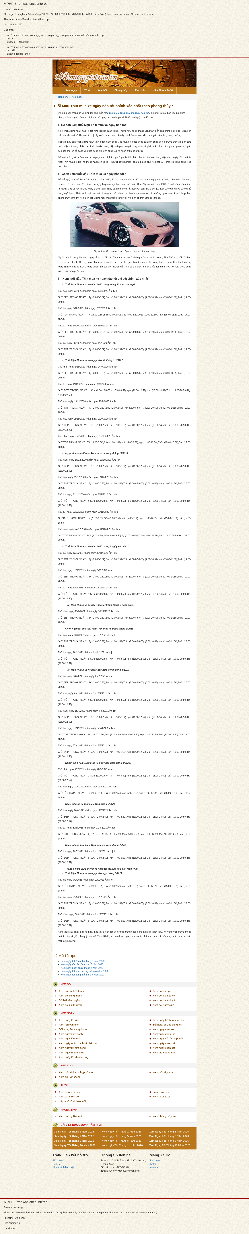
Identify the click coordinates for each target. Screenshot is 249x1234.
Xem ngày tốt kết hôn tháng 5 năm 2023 (82, 964)
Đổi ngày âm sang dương (73, 1029)
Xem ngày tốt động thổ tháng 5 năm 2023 (82, 961)
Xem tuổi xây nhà (163, 1072)
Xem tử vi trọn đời (69, 1096)
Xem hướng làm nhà (71, 1116)
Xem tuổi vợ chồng (70, 1076)
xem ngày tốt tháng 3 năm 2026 (169, 1131)
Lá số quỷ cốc (161, 1091)
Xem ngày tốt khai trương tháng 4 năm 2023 (84, 971)
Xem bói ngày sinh (163, 1004)
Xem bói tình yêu (162, 991)
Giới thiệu (57, 1160)
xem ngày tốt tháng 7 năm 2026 (74, 1140)
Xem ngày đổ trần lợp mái (168, 1038)
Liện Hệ (56, 1164)
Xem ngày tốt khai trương (73, 1057)
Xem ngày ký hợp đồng (72, 1047)
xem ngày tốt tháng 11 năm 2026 (122, 1145)
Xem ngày (71, 90)
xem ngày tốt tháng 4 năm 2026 (74, 1136)
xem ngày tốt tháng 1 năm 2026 (74, 1131)
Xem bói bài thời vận (71, 1004)
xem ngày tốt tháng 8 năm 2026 (121, 1140)
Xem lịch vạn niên (69, 1024)
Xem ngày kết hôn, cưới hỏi (168, 1020)
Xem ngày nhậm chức (71, 1052)
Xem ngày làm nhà (70, 1038)
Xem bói (102, 90)
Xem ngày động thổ (164, 1033)
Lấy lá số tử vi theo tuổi (72, 1101)
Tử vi (87, 90)
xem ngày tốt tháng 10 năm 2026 (75, 1145)
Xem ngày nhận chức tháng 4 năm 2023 (82, 968)
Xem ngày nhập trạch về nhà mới (78, 1043)
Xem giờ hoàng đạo (164, 1052)
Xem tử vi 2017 (161, 1096)
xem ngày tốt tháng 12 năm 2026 (169, 1145)
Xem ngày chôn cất (164, 1047)
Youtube (154, 1167)
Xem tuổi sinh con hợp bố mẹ (76, 1072)
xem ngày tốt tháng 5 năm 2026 (121, 1136)
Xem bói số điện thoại (71, 991)
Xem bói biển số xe (164, 995)
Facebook (155, 1160)
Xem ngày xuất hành (71, 1033)
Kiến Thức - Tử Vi (163, 90)
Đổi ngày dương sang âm (167, 1024)
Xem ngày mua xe (163, 1029)
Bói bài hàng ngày (69, 1000)
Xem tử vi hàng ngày (71, 1091)
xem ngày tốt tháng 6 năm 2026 (169, 1136)
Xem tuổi (140, 90)
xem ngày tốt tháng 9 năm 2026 (169, 1140)
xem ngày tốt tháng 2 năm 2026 (121, 1131)
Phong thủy (121, 90)
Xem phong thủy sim (164, 1116)
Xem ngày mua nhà (164, 1043)
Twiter (153, 1164)
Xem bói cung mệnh (70, 995)
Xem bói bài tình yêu (164, 1000)
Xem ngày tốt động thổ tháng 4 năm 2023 (82, 974)
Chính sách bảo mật (63, 1167)
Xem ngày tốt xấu (69, 1020)
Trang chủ (62, 96)
